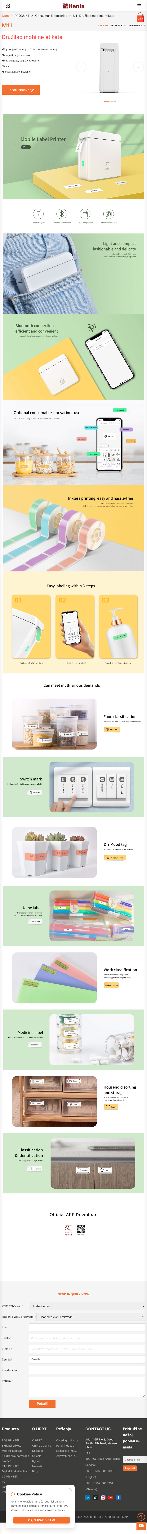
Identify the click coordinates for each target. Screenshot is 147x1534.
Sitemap (122, 1516)
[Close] (70, 1489)
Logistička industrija (67, 1450)
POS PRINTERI (11, 1440)
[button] (138, 67)
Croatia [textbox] (35, 1359)
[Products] (7, 5)
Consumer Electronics (51, 16)
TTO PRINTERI (11, 1466)
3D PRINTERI (10, 1476)
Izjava (36, 1461)
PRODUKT (22, 16)
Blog (35, 1471)
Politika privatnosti (77, 1516)
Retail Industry (65, 1445)
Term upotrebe (105, 1516)
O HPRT (37, 1440)
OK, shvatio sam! (41, 1520)
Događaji (37, 1450)
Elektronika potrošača (15, 1455)
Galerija (36, 1455)
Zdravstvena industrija (67, 1455)
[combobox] (87, 1359)
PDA (4, 1481)
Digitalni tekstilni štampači (16, 1471)
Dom (5, 16)
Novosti (37, 1466)
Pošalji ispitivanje (20, 90)
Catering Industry (67, 1440)
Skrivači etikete (11, 1445)
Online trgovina (41, 1445)
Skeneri (6, 1461)
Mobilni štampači (12, 1450)
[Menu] (139, 5)
